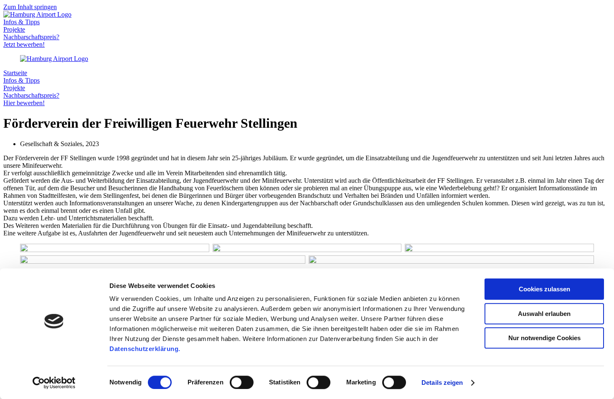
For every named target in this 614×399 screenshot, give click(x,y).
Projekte (14, 29)
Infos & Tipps (21, 21)
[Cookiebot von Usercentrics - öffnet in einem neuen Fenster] (54, 382)
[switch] (242, 382)
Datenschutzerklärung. (144, 348)
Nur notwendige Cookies (544, 337)
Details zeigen (442, 382)
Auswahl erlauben (544, 313)
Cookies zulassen (544, 289)
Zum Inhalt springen (30, 6)
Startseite (15, 72)
